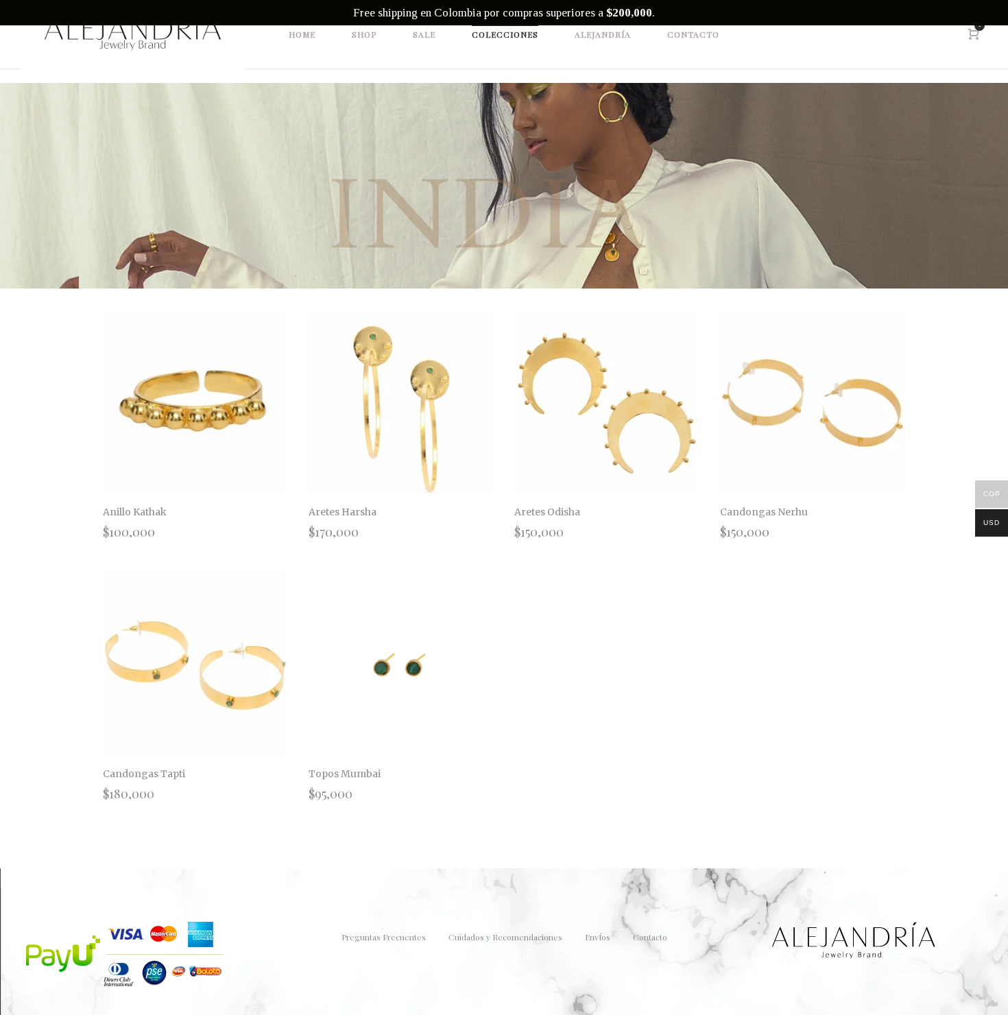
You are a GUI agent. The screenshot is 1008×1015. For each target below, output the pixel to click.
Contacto (650, 936)
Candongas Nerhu (764, 512)
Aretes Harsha (342, 512)
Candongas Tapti (144, 774)
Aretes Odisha (547, 512)
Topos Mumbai (345, 774)
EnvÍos (597, 936)
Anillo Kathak (135, 512)
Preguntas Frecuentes (383, 936)
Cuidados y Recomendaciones (505, 936)
